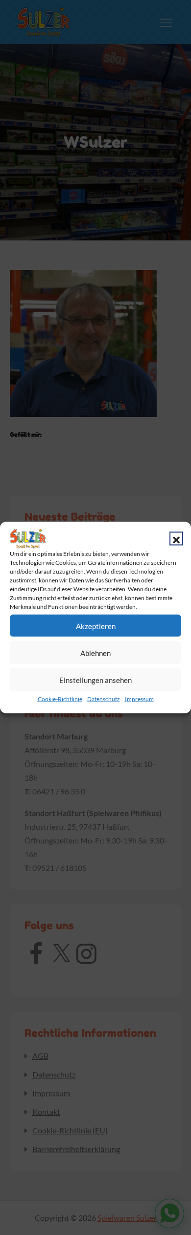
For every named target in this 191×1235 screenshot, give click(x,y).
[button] (176, 539)
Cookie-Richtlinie (60, 699)
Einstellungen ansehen (95, 679)
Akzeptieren (96, 625)
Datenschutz (103, 699)
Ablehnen (95, 652)
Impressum (139, 699)
